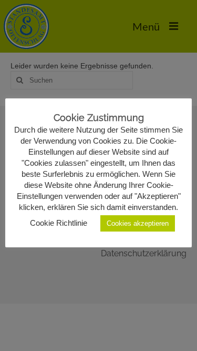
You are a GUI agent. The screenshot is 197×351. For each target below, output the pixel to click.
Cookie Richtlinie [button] (58, 222)
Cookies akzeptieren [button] (138, 223)
